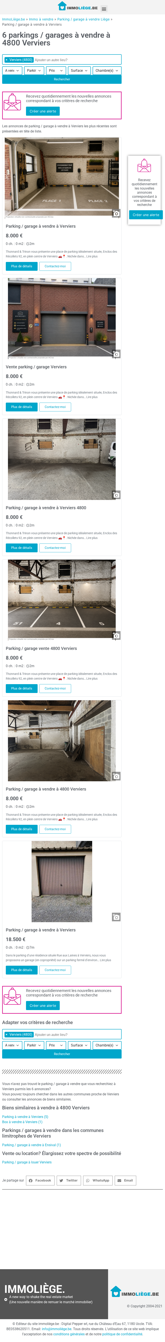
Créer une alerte (43, 111)
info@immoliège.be (56, 1329)
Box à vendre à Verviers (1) (22, 1122)
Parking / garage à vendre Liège (83, 19)
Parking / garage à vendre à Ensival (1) (31, 1145)
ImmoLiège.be (13, 19)
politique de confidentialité (122, 1334)
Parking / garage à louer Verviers (27, 1162)
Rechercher (62, 79)
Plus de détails (21, 266)
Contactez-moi (55, 266)
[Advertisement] (82, 1229)
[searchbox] (57, 60)
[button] (104, 8)
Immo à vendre (41, 19)
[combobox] (61, 59)
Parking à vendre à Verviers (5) (25, 1117)
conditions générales (69, 1334)
